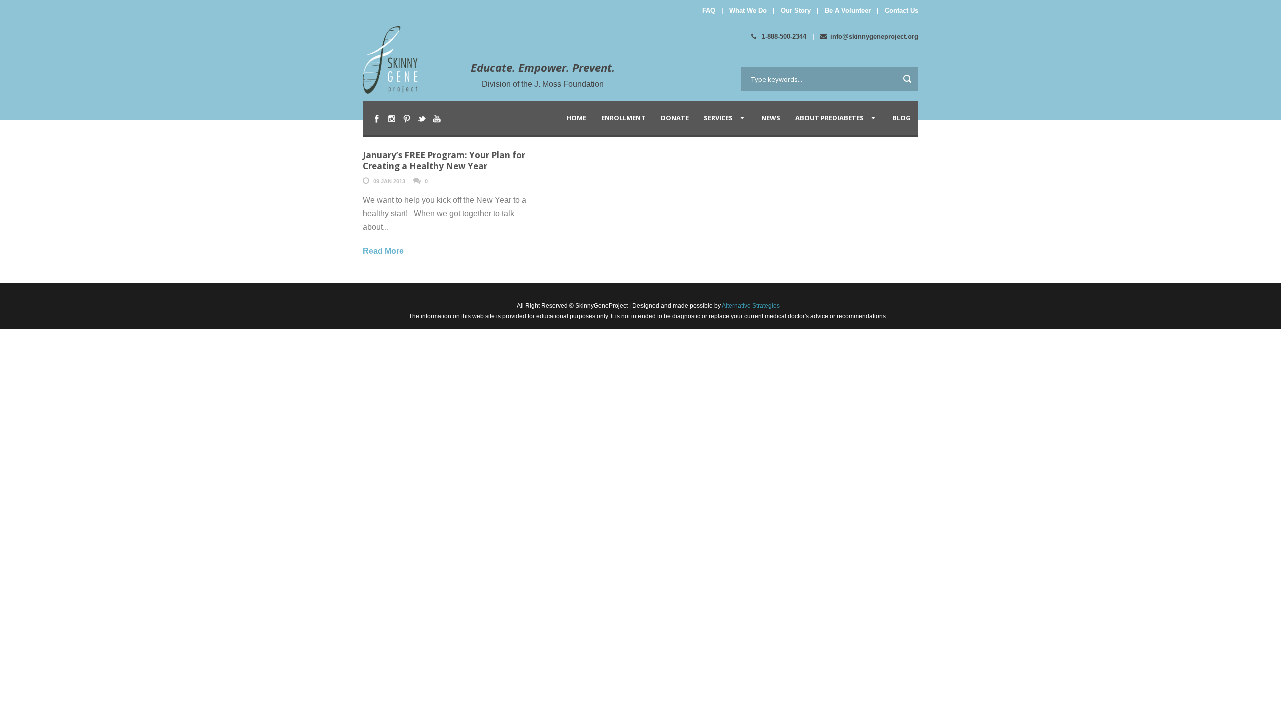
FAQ (708, 10)
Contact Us (901, 10)
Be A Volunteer (848, 10)
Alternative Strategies (750, 305)
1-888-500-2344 (783, 36)
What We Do (748, 10)
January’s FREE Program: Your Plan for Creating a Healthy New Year (444, 160)
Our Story (796, 10)
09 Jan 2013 (389, 181)
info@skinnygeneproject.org (874, 36)
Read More (383, 251)
